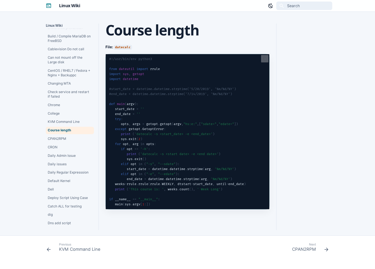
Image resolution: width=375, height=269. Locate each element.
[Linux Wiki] (48, 5)
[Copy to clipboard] (265, 58)
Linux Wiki (54, 25)
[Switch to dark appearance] (270, 5)
